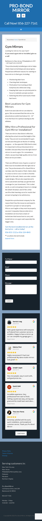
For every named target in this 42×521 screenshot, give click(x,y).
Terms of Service (7, 453)
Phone (8, 275)
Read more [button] (11, 339)
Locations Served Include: (16, 236)
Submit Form (9, 238)
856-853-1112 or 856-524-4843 (17, 232)
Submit (9, 301)
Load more (21, 433)
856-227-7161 (28, 23)
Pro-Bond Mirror (21, 8)
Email (7, 267)
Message (8, 283)
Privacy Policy (6, 451)
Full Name (9, 259)
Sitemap (4, 455)
